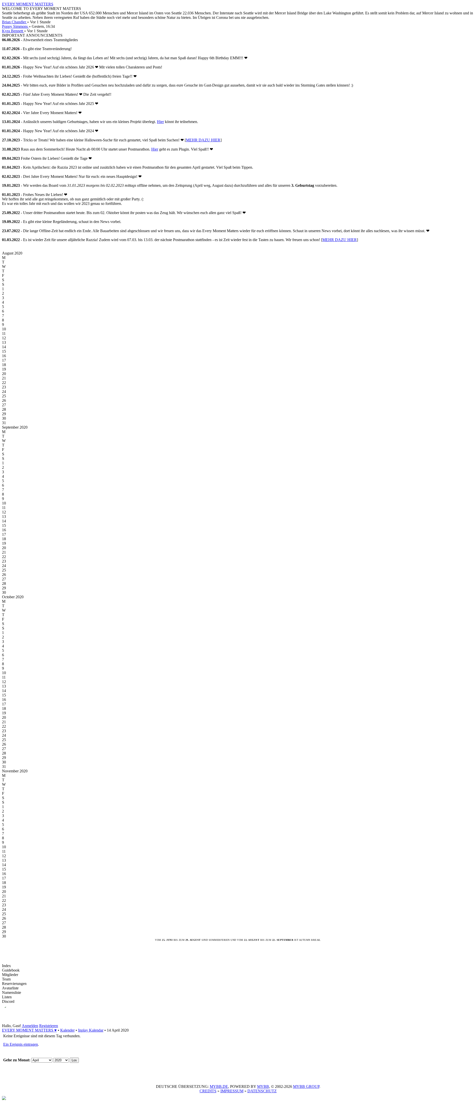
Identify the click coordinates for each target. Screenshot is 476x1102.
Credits (208, 1091)
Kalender (67, 1030)
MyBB (263, 1086)
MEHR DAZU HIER (203, 140)
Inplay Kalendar (90, 1030)
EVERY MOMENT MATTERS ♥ (29, 1030)
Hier (160, 122)
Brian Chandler (14, 22)
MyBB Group (306, 1086)
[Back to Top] (4, 1099)
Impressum (231, 1091)
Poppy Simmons (15, 26)
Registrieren (48, 1026)
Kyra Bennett (13, 31)
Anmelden (30, 1026)
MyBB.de (219, 1086)
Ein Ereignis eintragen (20, 1044)
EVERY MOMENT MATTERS (27, 4)
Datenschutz (262, 1091)
